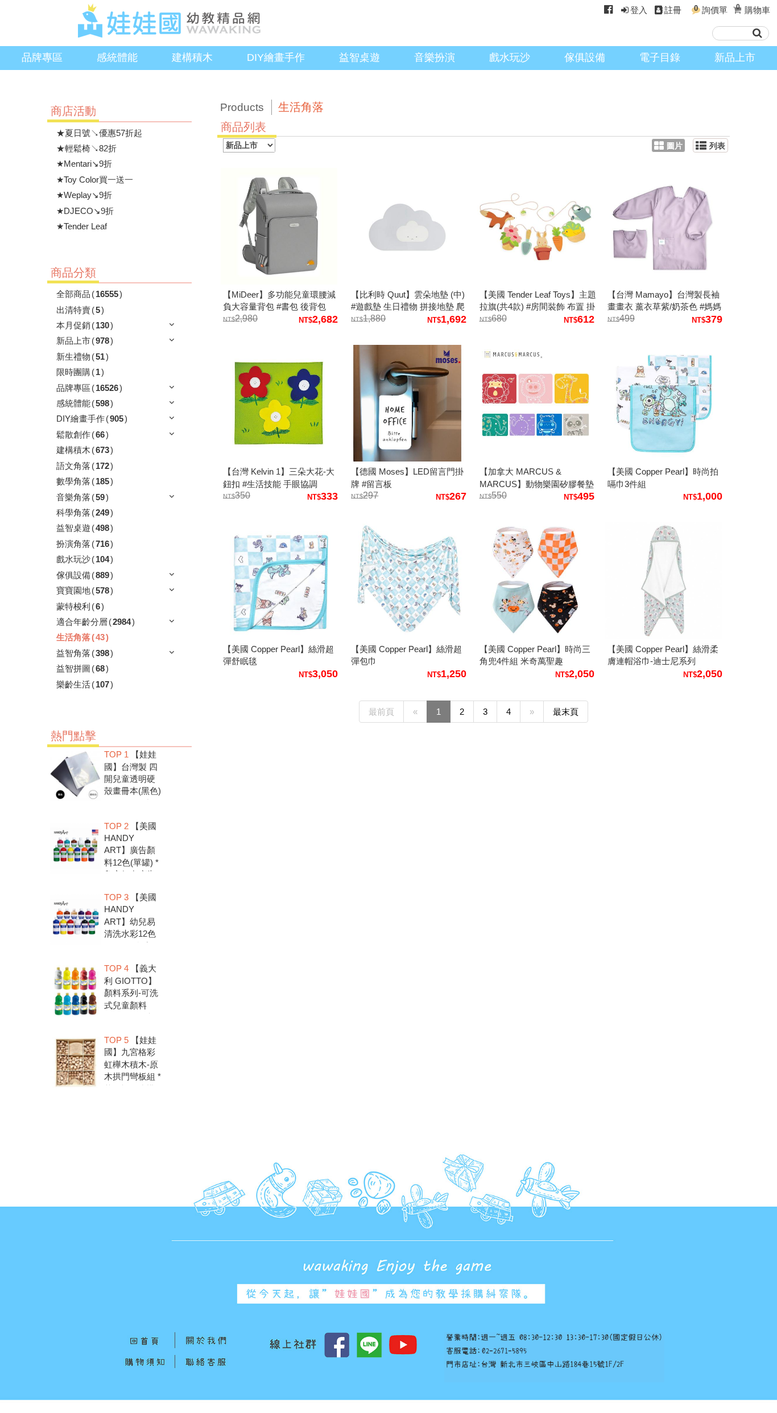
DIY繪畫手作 (276, 57)
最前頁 (381, 711)
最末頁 (565, 711)
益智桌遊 (359, 57)
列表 (717, 146)
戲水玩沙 (509, 57)
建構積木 (192, 57)
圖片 (675, 146)
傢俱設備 (584, 57)
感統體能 (117, 57)
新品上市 (734, 57)
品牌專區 (42, 57)
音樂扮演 (434, 57)
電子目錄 (659, 57)
